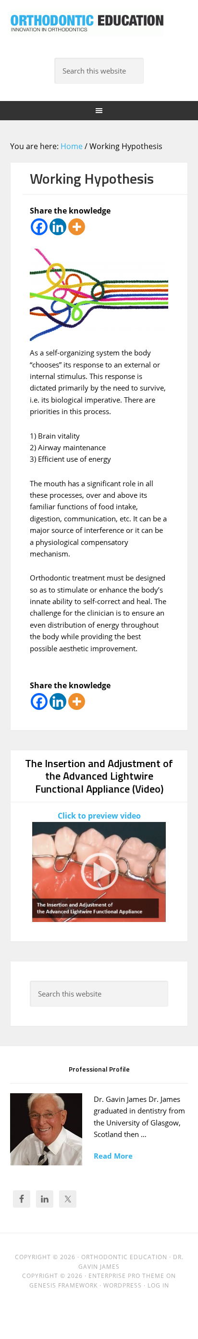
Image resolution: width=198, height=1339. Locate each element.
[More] (76, 226)
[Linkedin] (58, 226)
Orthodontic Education (87, 29)
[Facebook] (39, 226)
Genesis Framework (63, 1285)
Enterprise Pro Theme (126, 1276)
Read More (113, 1156)
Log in (158, 1285)
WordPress (122, 1285)
